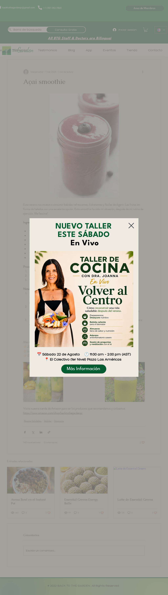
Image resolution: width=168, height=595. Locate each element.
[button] (131, 225)
